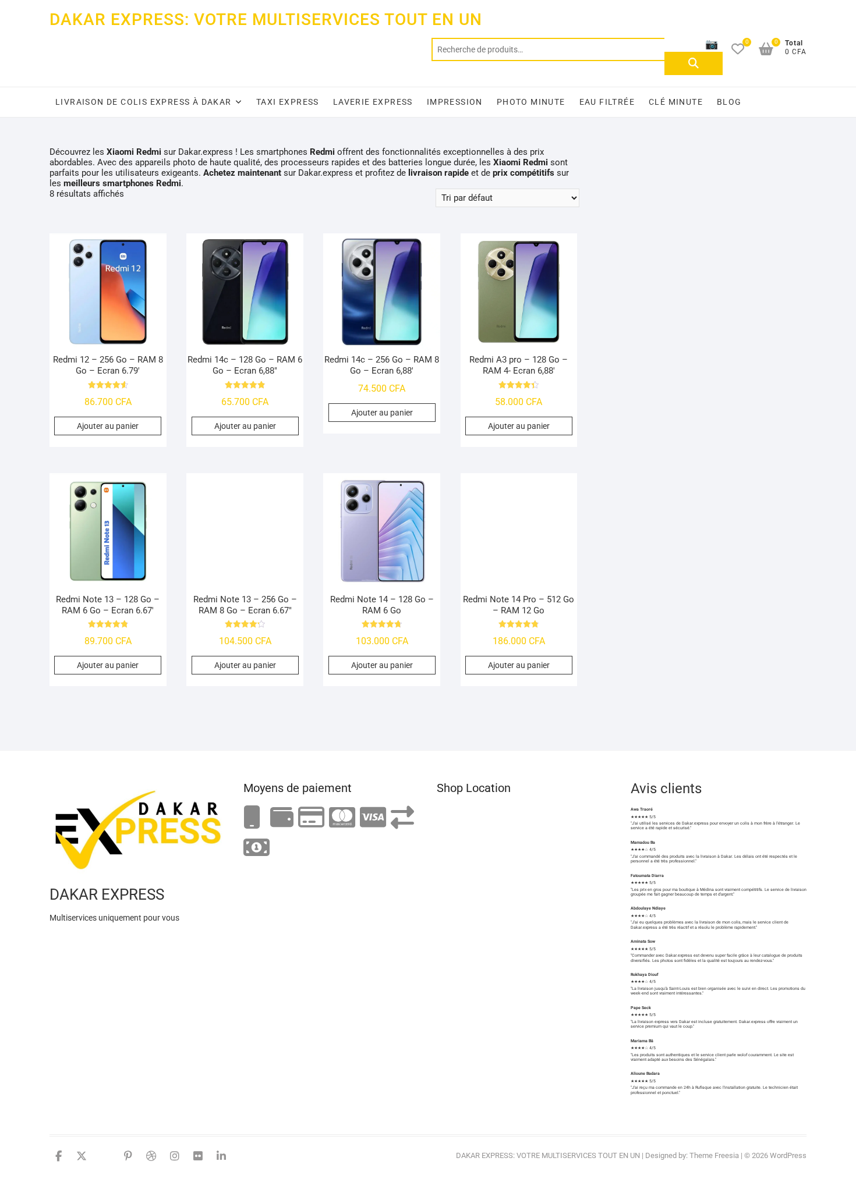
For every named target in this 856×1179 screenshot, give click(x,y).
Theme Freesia (714, 1155)
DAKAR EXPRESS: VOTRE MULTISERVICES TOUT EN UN (265, 19)
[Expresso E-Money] (311, 818)
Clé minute (676, 101)
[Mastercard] (342, 818)
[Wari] (402, 818)
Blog (729, 101)
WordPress (788, 1155)
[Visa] (373, 818)
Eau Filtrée (607, 101)
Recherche (693, 63)
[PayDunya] (256, 848)
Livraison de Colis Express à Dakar (143, 101)
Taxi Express (287, 101)
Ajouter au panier (108, 426)
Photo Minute (531, 101)
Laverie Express (373, 101)
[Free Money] (281, 818)
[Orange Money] (252, 818)
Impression (455, 101)
